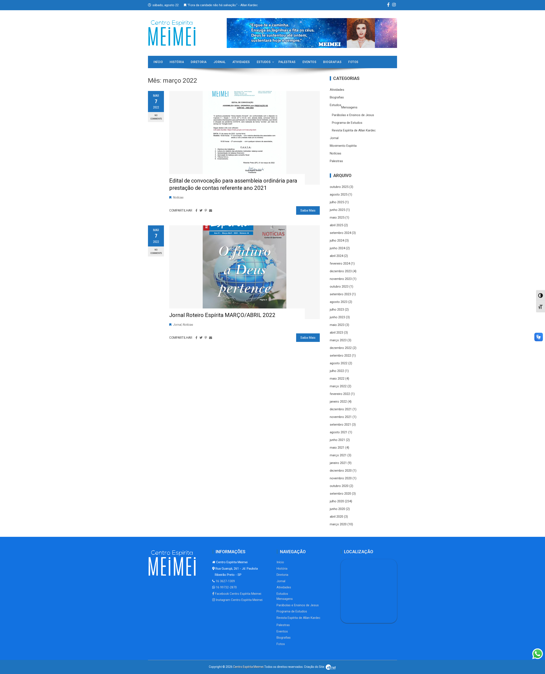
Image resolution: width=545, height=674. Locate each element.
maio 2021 (337, 447)
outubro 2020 (339, 486)
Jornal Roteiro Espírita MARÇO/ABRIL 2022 (222, 315)
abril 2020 (336, 516)
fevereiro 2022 (340, 394)
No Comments (156, 117)
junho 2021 (337, 440)
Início (158, 62)
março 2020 (338, 524)
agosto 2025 (338, 194)
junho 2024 (337, 248)
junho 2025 (337, 210)
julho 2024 (337, 240)
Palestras (287, 62)
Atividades (241, 62)
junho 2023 (337, 317)
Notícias (178, 197)
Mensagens (349, 107)
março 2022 (338, 386)
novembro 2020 (341, 478)
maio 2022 (337, 378)
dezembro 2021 (341, 409)
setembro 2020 (340, 493)
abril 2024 (336, 256)
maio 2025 (337, 217)
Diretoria (199, 62)
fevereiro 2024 (340, 263)
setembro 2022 (340, 355)
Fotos (353, 62)
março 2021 (338, 455)
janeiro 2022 (338, 401)
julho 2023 (337, 309)
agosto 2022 (338, 363)
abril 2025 (336, 225)
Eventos (310, 62)
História (177, 62)
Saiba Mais (308, 210)
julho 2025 (337, 202)
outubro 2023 (339, 286)
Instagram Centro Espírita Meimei (238, 600)
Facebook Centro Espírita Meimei (237, 594)
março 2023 (338, 340)
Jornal (220, 62)
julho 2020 (337, 501)
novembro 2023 (341, 279)
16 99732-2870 (226, 587)
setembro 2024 (340, 233)
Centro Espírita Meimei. (248, 666)
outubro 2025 (339, 187)
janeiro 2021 (338, 463)
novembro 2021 (341, 417)
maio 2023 (337, 325)
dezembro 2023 (341, 271)
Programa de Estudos (347, 123)
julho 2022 (337, 371)
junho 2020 (337, 509)
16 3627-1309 (225, 581)
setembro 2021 (340, 424)
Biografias (332, 62)
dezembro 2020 (341, 470)
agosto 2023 (338, 302)
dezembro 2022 (341, 348)
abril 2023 (336, 332)
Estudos (264, 62)
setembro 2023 (340, 294)
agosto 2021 (338, 432)
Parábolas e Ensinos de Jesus (353, 115)
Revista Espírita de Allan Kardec (354, 130)
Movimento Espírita (343, 146)
